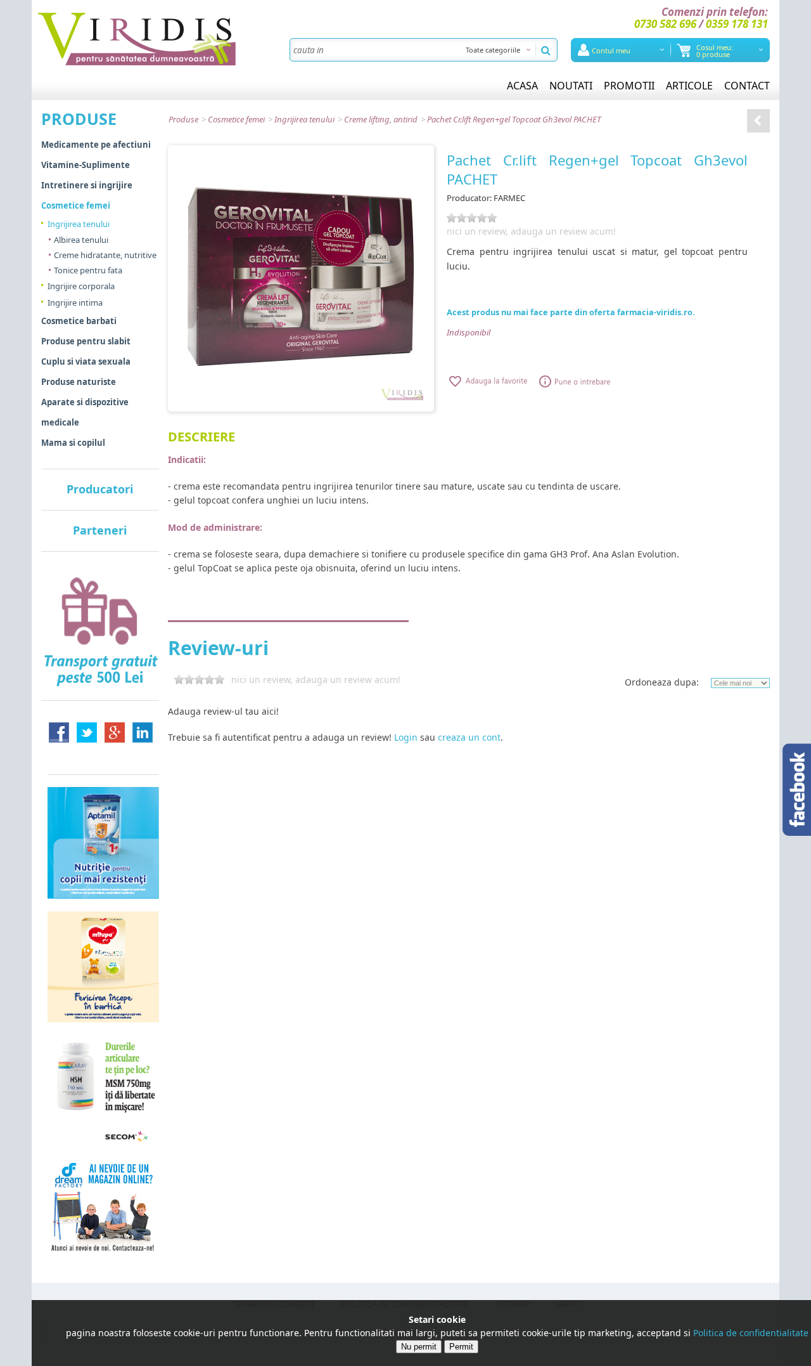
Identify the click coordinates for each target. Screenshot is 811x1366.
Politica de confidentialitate (750, 1333)
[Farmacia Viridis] (137, 38)
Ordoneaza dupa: (662, 682)
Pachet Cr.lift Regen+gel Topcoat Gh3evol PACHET (514, 119)
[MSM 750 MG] (103, 1090)
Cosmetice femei (236, 119)
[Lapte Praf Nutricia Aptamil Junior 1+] (103, 842)
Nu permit (419, 1346)
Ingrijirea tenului (304, 119)
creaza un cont (469, 737)
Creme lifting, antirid (381, 119)
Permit (461, 1346)
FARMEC (509, 198)
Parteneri (100, 530)
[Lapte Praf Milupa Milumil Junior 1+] (103, 966)
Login (406, 737)
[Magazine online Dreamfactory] (103, 1205)
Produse (183, 119)
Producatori (100, 489)
